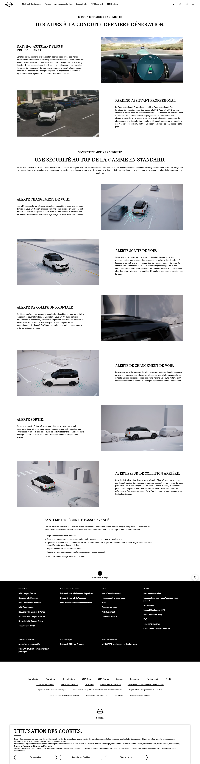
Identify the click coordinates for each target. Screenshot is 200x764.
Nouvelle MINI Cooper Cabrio (31, 621)
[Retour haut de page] (100, 573)
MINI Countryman (26, 607)
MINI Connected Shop (153, 615)
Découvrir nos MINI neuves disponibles (76, 594)
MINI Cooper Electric (27, 594)
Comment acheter (109, 617)
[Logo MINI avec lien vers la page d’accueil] (100, 711)
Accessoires (149, 606)
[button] (180, 4)
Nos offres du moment (111, 594)
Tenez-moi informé (152, 624)
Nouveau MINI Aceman (28, 598)
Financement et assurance (113, 598)
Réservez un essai (109, 607)
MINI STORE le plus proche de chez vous (119, 644)
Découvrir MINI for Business (72, 644)
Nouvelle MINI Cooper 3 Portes (32, 612)
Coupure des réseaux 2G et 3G (157, 629)
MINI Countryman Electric (30, 603)
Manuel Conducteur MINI (154, 610)
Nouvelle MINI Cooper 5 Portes (32, 617)
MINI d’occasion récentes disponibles (76, 603)
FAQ (104, 603)
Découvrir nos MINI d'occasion (73, 598)
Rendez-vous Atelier (152, 594)
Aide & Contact (108, 612)
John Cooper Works (27, 626)
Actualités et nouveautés (29, 644)
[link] (112, 4)
